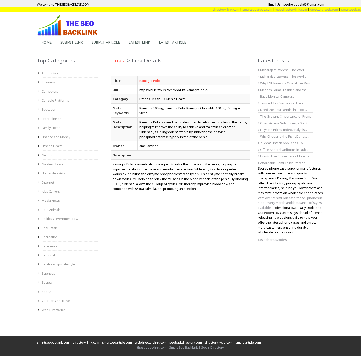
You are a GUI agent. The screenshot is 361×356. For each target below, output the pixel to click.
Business (49, 82)
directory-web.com (319, 9)
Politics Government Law (60, 219)
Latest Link (139, 42)
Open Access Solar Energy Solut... (284, 123)
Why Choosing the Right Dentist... (284, 136)
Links (117, 60)
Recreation (50, 237)
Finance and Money (56, 137)
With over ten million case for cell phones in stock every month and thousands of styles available (290, 203)
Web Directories (54, 310)
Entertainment (52, 118)
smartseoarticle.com (252, 9)
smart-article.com (248, 342)
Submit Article (106, 42)
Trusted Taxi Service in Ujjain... (282, 103)
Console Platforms (55, 100)
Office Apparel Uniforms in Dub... (283, 149)
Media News (51, 200)
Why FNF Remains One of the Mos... (285, 83)
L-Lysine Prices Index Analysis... (283, 129)
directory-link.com (221, 9)
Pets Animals (51, 209)
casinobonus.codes (272, 239)
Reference (49, 246)
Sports (47, 291)
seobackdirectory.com (185, 342)
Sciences (48, 273)
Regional (48, 255)
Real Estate (50, 228)
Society (47, 282)
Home (46, 42)
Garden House (53, 164)
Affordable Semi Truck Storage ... (283, 163)
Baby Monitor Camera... (276, 96)
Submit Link (71, 42)
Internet (48, 182)
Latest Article (172, 42)
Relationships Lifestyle (58, 264)
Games (47, 155)
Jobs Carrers (51, 191)
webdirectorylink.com (286, 9)
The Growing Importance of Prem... (285, 116)
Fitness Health (52, 146)
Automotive (50, 73)
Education (49, 109)
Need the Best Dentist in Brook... (283, 110)
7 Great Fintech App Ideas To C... (283, 143)
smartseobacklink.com (53, 342)
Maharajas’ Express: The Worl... (282, 70)
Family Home (51, 127)
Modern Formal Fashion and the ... (284, 90)
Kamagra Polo (149, 80)
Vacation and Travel (56, 300)
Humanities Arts (53, 173)
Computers (50, 91)
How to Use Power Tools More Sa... (285, 156)
